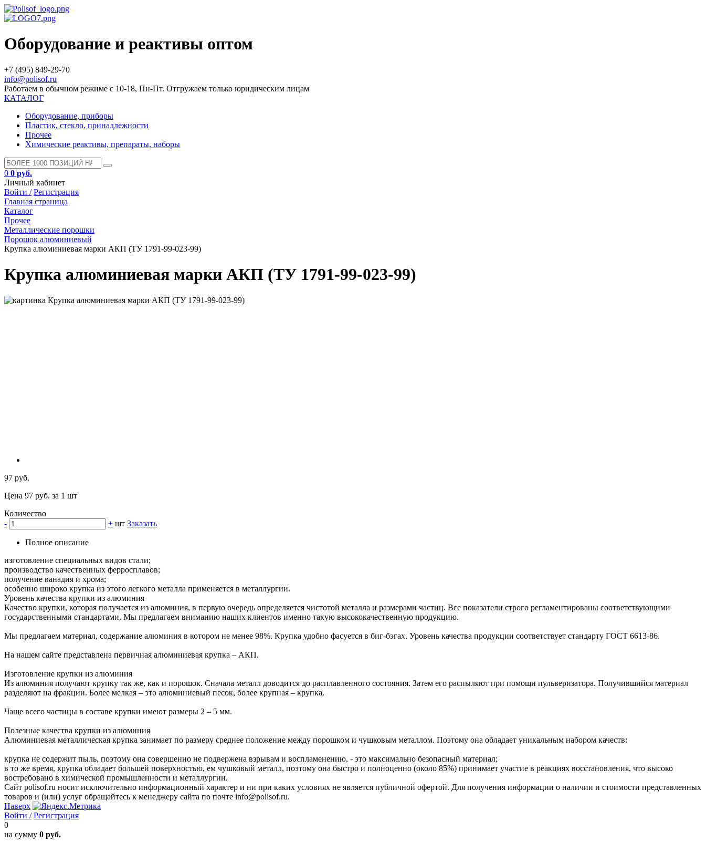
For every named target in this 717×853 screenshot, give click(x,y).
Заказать (142, 523)
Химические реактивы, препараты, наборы (102, 144)
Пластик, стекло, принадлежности (87, 125)
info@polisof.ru (30, 79)
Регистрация (56, 192)
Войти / (17, 192)
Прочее (38, 134)
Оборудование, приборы (69, 115)
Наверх (17, 806)
